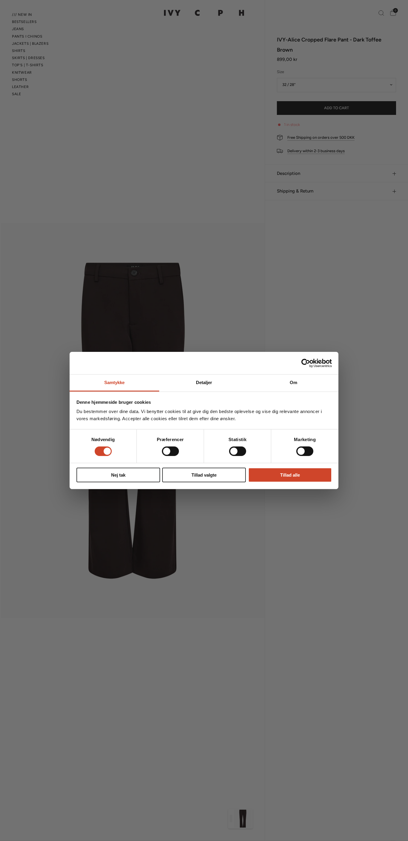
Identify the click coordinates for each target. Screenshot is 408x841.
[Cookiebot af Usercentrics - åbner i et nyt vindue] (306, 362)
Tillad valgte (204, 475)
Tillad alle (290, 475)
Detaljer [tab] (204, 382)
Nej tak (118, 475)
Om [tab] (293, 382)
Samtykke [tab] (114, 382)
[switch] (170, 451)
